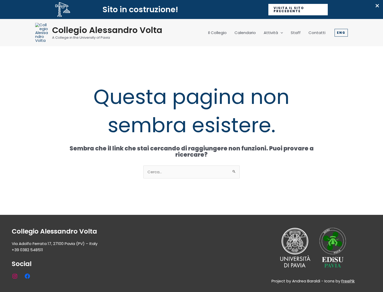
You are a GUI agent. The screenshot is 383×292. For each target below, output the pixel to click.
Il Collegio (217, 32)
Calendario (245, 32)
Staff (296, 32)
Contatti (316, 32)
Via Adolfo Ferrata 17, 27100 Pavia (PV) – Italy (54, 243)
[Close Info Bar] (377, 6)
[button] (298, 9)
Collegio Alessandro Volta (107, 30)
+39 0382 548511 (27, 250)
